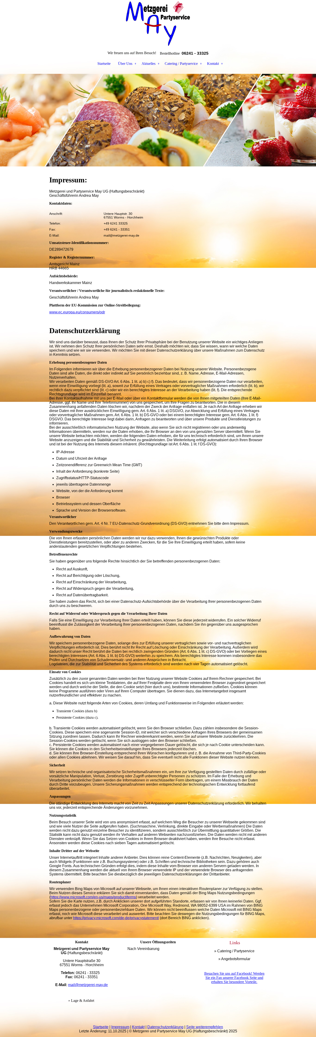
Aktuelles (148, 64)
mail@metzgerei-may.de (88, 985)
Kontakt (213, 64)
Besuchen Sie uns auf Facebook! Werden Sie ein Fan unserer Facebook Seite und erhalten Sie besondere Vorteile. (234, 977)
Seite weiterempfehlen (204, 1027)
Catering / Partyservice (181, 64)
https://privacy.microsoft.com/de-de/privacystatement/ (116, 918)
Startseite (104, 64)
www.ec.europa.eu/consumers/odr (77, 312)
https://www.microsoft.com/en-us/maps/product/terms (93, 897)
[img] (158, 23)
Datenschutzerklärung (165, 1027)
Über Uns (125, 64)
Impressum (120, 1027)
